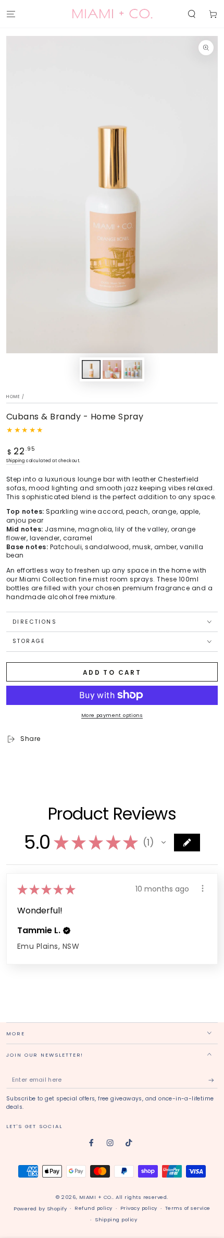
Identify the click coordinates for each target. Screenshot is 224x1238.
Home (13, 397)
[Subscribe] (213, 1080)
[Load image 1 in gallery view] (91, 369)
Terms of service (187, 1208)
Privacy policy (138, 1208)
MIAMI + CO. (96, 1197)
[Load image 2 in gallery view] (112, 369)
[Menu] (11, 14)
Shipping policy (116, 1219)
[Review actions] (202, 888)
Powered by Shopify (40, 1208)
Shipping (15, 461)
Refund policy (93, 1208)
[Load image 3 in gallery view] (132, 369)
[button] (192, 14)
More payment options (112, 715)
